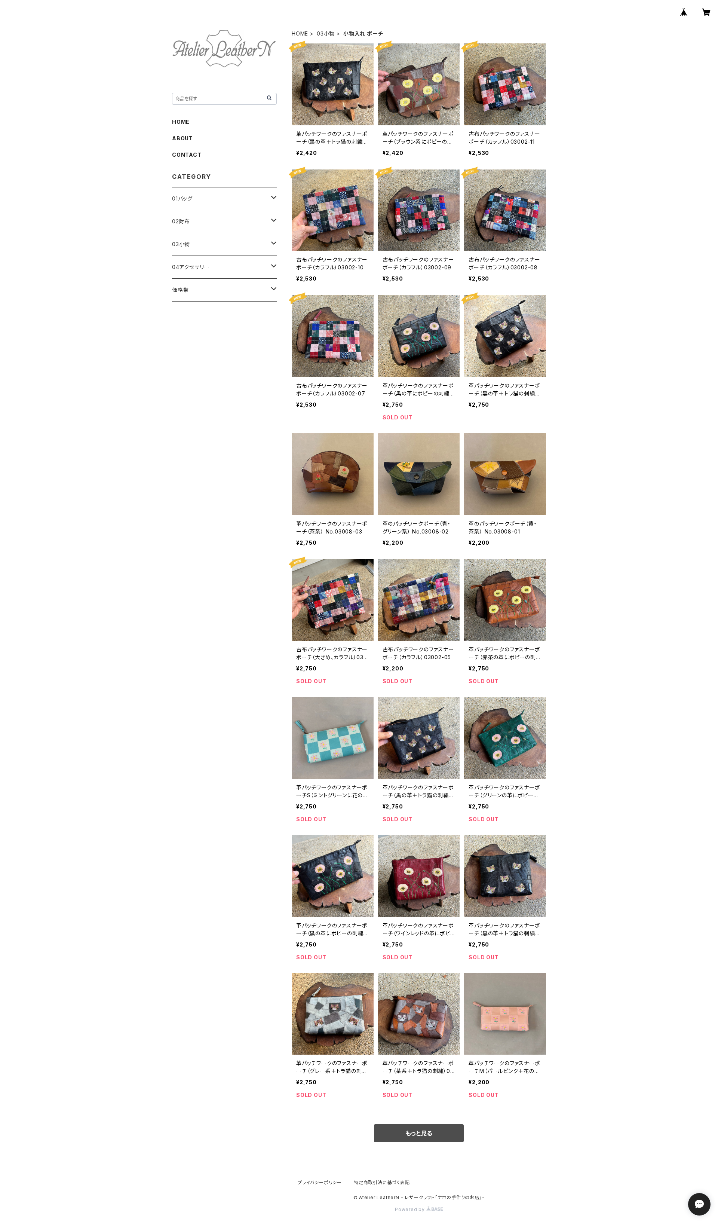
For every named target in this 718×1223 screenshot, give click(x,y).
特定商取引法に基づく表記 (382, 1182)
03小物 (326, 33)
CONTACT (187, 155)
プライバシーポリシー (320, 1182)
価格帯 (180, 290)
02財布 (181, 221)
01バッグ (182, 198)
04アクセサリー (190, 267)
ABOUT (182, 138)
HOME (300, 33)
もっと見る (418, 1133)
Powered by (410, 1209)
